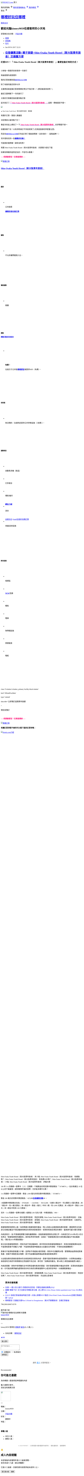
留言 (22, 1327)
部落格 (7, 41)
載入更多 (4, 1341)
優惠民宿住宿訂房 (12, 211)
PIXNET (25, 1445)
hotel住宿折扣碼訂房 (21, 519)
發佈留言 (4, 1355)
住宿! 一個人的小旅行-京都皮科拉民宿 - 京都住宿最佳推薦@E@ (30, 1287)
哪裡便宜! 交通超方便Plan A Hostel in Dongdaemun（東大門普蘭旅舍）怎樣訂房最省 (37, 1300)
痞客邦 (17, 1327)
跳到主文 (4, 23)
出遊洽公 (8, 519)
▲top (3, 1337)
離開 (12, 1472)
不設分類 (18, 34)
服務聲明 (63, 1445)
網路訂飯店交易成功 (7, 337)
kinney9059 (5, 1315)
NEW (7, 593)
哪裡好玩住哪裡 (13, 17)
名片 (7, 43)
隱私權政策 (54, 1445)
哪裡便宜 (21, 369)
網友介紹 (8, 504)
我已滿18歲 (5, 1472)
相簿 (7, 38)
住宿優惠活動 (38, 1198)
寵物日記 (17, 1333)
